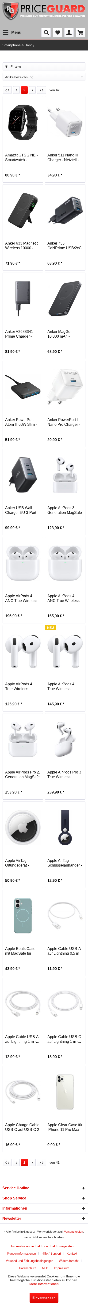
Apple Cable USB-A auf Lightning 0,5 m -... (64, 951)
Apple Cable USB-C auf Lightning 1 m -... (64, 1039)
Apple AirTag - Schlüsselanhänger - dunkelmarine (64, 863)
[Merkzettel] (57, 32)
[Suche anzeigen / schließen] (46, 32)
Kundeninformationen (21, 1253)
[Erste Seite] (7, 90)
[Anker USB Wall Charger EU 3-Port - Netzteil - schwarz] (23, 475)
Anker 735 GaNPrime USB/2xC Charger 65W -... (64, 245)
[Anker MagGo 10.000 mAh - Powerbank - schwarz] (65, 298)
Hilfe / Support (51, 1253)
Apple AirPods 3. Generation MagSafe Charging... (64, 510)
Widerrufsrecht (69, 1261)
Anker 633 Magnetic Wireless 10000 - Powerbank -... (21, 245)
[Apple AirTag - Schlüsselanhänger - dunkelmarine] (65, 827)
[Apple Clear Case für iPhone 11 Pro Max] (65, 1092)
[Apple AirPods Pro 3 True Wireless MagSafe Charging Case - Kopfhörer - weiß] (65, 739)
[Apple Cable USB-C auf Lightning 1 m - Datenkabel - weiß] (65, 1003)
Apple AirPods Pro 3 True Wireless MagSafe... (64, 774)
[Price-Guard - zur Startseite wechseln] (44, 13)
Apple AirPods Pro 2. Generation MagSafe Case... (22, 774)
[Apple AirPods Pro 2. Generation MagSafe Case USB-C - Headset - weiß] (23, 739)
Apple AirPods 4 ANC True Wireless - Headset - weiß (22, 598)
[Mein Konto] (69, 32)
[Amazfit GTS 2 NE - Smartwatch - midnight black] (23, 122)
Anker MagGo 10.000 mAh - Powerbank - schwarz (58, 334)
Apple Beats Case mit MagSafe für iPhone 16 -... (20, 951)
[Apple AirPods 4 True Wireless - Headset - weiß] (23, 651)
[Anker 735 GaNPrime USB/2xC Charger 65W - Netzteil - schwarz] (65, 210)
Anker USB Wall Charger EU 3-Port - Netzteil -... (21, 510)
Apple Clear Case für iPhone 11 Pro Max (64, 1127)
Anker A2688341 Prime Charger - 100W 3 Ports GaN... (22, 334)
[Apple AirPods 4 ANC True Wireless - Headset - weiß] (23, 563)
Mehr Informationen (44, 1284)
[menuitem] (12, 32)
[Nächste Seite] (32, 90)
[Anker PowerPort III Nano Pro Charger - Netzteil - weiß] (65, 386)
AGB (45, 1268)
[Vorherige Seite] (16, 90)
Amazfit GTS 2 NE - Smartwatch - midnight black (21, 157)
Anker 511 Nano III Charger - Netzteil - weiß (63, 157)
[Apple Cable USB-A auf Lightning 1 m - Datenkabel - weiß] (23, 1003)
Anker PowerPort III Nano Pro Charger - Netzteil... (63, 422)
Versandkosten (73, 1231)
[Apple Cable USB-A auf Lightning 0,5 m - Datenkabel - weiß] (65, 915)
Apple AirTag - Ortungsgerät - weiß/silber (17, 863)
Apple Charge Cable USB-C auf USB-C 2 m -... (22, 1127)
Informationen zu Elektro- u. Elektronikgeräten (42, 1246)
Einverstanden (44, 1298)
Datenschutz (27, 1268)
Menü (16, 32)
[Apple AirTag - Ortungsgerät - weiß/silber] (23, 827)
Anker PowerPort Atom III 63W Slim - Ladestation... (21, 422)
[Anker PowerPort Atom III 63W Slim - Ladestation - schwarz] (23, 386)
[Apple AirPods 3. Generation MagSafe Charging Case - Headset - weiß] (65, 475)
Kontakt (72, 1253)
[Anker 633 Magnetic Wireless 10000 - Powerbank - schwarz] (23, 210)
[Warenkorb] (80, 32)
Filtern (15, 66)
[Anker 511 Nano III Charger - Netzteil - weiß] (65, 122)
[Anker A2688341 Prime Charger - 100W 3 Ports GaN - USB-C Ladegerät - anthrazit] (23, 298)
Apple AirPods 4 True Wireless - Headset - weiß (18, 686)
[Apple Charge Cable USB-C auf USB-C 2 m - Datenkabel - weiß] (23, 1092)
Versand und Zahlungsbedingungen (29, 1261)
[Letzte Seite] (41, 90)
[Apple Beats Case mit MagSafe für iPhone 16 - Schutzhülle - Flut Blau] (23, 915)
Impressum (61, 1268)
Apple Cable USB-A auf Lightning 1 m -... (22, 1039)
